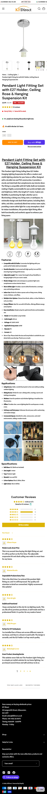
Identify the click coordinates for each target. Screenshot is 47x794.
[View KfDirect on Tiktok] (8, 772)
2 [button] (20, 671)
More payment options (34, 146)
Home (4, 75)
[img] (7, 539)
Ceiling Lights (12, 75)
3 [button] (24, 671)
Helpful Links (7, 742)
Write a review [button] (23, 525)
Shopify (21, 783)
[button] (38, 8)
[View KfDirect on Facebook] (14, 772)
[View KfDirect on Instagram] (3, 772)
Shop (4, 735)
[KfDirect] (23, 8)
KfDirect (9, 783)
